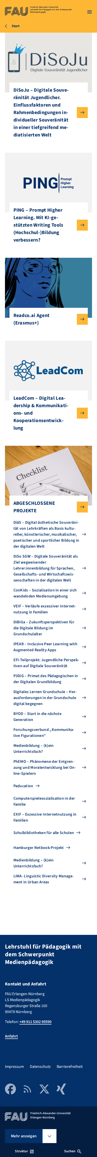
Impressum (14, 1066)
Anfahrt (11, 1036)
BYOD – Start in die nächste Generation (37, 716)
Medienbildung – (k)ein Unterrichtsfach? (33, 748)
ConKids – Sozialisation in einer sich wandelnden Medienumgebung (45, 593)
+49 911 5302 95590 (35, 1022)
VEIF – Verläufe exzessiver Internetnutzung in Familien (44, 609)
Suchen (70, 1151)
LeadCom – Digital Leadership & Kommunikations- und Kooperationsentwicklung (41, 413)
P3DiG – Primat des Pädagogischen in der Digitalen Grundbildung (45, 679)
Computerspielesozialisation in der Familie (44, 801)
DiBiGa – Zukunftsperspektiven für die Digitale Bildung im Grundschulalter (44, 628)
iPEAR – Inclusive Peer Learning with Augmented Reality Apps (45, 647)
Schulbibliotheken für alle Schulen (43, 833)
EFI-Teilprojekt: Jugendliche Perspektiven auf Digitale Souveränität (46, 663)
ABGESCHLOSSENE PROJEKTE (34, 507)
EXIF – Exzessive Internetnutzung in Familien (45, 817)
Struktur (21, 1151)
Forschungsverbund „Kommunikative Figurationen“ (43, 732)
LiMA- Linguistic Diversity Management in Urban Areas (43, 879)
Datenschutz (40, 1066)
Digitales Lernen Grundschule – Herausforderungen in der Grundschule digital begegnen (45, 698)
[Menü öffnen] (89, 11)
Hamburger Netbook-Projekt (38, 847)
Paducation (23, 786)
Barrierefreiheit (70, 1066)
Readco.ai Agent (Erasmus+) (31, 319)
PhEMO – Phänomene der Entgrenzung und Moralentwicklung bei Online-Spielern (44, 767)
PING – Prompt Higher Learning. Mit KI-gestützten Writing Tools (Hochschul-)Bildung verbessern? (38, 225)
